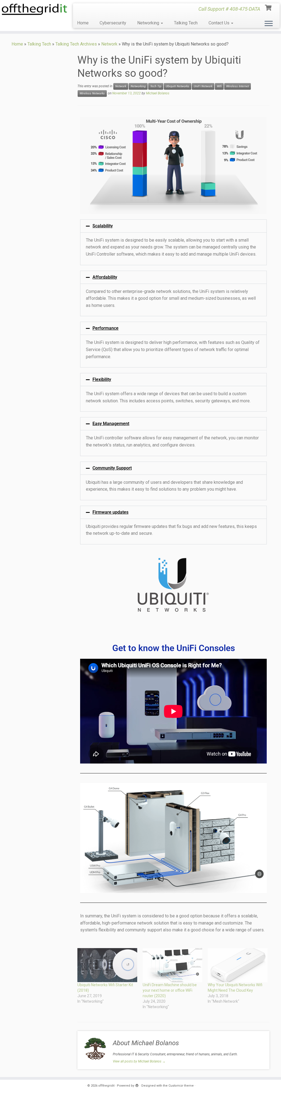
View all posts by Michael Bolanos (139, 1061)
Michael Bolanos (157, 93)
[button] (173, 226)
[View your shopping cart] (269, 7)
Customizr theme (181, 1085)
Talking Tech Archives (76, 44)
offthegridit (106, 1085)
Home (83, 23)
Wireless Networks (92, 93)
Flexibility (101, 379)
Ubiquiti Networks (177, 86)
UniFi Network (203, 86)
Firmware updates (110, 512)
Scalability (102, 225)
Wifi (219, 86)
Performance (105, 328)
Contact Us (220, 23)
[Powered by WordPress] (137, 1085)
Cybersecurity (113, 23)
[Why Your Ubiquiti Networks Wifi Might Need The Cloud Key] (238, 965)
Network (109, 44)
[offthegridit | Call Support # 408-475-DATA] (33, 9)
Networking (148, 23)
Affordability (104, 277)
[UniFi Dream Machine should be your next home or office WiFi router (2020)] (173, 965)
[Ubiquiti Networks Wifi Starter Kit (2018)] (107, 965)
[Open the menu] (269, 24)
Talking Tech (186, 23)
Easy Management (110, 423)
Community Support (112, 468)
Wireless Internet (237, 86)
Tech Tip (155, 86)
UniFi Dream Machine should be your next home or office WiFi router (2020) (170, 990)
